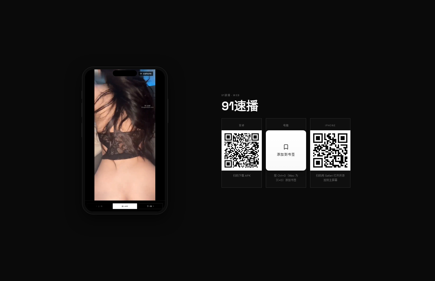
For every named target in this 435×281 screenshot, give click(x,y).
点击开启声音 (147, 73)
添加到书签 (286, 154)
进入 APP (125, 206)
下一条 (149, 206)
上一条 (100, 206)
